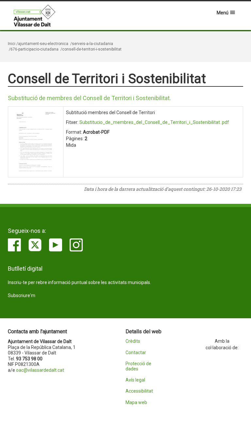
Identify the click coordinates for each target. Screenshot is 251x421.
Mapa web (136, 402)
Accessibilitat (139, 391)
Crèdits (133, 341)
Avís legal (135, 380)
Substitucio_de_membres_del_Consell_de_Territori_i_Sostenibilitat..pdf (154, 122)
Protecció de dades (138, 366)
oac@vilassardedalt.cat (40, 370)
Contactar (136, 352)
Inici (11, 43)
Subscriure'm (21, 295)
